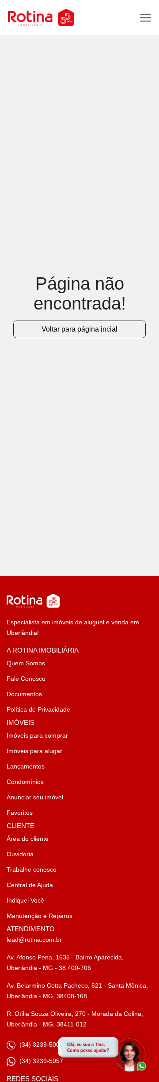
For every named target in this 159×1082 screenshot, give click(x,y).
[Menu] (145, 17)
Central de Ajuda (30, 884)
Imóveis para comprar (37, 735)
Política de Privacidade (38, 709)
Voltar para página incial (79, 329)
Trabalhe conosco (32, 869)
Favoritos (20, 812)
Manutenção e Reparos (39, 915)
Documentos (24, 694)
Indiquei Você (25, 900)
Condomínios (25, 781)
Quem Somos (26, 663)
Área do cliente (28, 838)
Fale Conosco (26, 678)
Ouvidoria (20, 854)
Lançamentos (26, 766)
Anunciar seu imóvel (35, 797)
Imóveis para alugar (34, 750)
